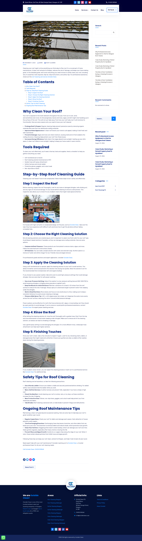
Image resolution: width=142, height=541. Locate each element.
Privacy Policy (101, 503)
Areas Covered (101, 506)
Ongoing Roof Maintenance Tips (36, 105)
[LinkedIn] (33, 459)
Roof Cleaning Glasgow (54, 499)
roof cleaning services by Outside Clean (44, 77)
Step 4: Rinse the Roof (35, 99)
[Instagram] (78, 2)
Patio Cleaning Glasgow (54, 513)
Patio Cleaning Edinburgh (55, 516)
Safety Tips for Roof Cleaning (35, 103)
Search (98, 25)
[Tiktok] (86, 2)
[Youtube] (89, 2)
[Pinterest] (30, 459)
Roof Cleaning (50, 63)
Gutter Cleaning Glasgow (55, 506)
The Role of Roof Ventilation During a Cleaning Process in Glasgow (103, 74)
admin (40, 63)
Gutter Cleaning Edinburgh (55, 509)
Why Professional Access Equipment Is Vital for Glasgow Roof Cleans (104, 54)
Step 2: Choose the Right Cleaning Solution (41, 95)
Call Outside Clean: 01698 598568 (33, 449)
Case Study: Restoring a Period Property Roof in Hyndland (104, 61)
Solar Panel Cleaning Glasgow (56, 520)
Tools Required (30, 88)
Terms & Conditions (102, 499)
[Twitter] (27, 459)
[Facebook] (24, 459)
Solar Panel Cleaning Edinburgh (56, 523)
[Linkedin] (82, 2)
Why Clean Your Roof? (33, 86)
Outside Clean (74, 225)
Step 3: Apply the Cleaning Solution (39, 97)
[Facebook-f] (75, 2)
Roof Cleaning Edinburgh (55, 503)
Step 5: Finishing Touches (36, 101)
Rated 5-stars (27, 509)
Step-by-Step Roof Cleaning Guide (37, 90)
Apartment (100, 186)
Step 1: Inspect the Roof (35, 93)
